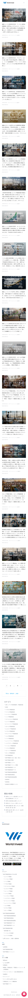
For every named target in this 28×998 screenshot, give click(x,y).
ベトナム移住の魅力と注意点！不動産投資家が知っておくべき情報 (14, 249)
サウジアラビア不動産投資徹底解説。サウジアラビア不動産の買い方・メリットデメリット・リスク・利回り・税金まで (14, 379)
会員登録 (5, 947)
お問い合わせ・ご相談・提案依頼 (11, 938)
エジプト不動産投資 (10, 721)
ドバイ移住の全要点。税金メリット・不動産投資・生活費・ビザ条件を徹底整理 (14, 417)
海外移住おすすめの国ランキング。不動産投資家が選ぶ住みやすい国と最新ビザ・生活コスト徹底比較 (13, 585)
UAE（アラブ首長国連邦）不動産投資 (14, 704)
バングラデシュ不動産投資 (11, 743)
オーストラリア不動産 (9, 900)
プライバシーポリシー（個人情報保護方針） (13, 971)
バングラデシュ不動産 (9, 898)
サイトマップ (6, 976)
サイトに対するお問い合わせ (10, 979)
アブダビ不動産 (7, 883)
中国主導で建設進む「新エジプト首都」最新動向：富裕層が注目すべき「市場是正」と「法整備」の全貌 (14, 180)
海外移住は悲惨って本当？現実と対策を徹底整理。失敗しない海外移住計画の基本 (14, 451)
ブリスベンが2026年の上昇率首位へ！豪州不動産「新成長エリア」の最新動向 (14, 217)
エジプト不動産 (7, 876)
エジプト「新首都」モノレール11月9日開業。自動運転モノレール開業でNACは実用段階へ (13, 552)
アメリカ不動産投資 (10, 712)
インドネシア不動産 (9, 895)
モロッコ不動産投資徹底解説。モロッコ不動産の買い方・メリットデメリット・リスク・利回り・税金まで (13, 482)
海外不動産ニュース (10, 762)
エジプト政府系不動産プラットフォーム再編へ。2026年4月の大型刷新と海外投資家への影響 (14, 81)
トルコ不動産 (7, 905)
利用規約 (5, 965)
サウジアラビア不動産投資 (11, 733)
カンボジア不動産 (8, 888)
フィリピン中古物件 (9, 933)
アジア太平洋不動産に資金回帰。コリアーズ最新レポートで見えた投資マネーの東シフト (13, 281)
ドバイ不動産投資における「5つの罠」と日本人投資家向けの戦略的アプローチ (14, 116)
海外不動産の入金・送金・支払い (13, 757)
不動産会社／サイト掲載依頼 (10, 981)
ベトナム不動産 (7, 893)
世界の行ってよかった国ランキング (14, 803)
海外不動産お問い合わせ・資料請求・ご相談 (14, 995)
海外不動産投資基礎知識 (11, 772)
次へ (21, 685)
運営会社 (5, 960)
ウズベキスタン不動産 (9, 886)
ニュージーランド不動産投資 (12, 740)
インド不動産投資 (9, 716)
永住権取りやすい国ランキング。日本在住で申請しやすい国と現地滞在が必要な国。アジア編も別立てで (13, 652)
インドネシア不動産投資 (11, 714)
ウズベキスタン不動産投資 (11, 719)
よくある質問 (6, 962)
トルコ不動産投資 (9, 736)
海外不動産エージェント (9, 951)
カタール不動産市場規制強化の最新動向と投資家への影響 (14, 349)
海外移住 (7, 781)
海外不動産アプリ (7, 983)
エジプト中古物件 (8, 935)
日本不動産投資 (9, 755)
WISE (6, 707)
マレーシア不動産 (8, 891)
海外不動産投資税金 (10, 774)
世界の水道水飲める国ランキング (13, 800)
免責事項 (5, 974)
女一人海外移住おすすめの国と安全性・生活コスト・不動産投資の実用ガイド (13, 520)
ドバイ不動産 (7, 881)
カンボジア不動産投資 (10, 728)
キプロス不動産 (7, 908)
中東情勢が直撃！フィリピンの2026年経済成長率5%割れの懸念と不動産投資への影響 (13, 13)
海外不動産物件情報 (8, 928)
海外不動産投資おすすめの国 (10, 874)
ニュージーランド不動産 (10, 903)
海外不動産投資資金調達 (11, 777)
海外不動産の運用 (9, 760)
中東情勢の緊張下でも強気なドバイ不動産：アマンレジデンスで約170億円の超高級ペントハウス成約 (13, 47)
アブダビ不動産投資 (10, 709)
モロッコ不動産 (7, 910)
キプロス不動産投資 (10, 731)
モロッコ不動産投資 (10, 752)
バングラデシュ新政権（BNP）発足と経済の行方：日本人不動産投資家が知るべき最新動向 (14, 148)
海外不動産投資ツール (10, 767)
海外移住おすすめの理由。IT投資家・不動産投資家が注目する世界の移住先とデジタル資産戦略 (13, 620)
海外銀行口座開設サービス (11, 784)
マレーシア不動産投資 (10, 750)
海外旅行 (7, 779)
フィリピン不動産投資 (10, 745)
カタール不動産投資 (8, 344)
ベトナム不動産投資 (10, 748)
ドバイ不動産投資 (9, 738)
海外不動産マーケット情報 (11, 765)
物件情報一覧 (7, 930)
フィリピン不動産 (8, 879)
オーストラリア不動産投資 (11, 724)
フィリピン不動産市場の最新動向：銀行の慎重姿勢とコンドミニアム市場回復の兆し (14, 313)
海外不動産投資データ (10, 769)
